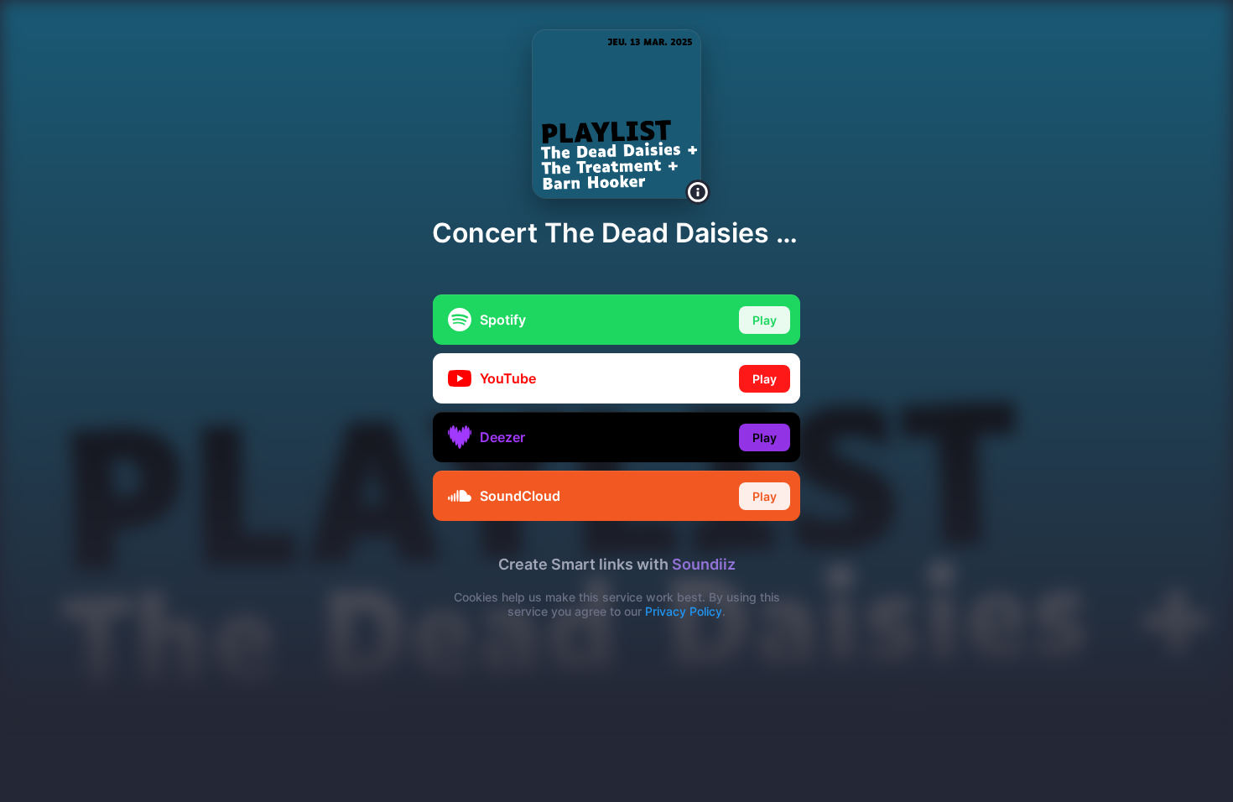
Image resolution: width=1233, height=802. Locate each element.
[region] (616, 401)
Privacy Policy (683, 611)
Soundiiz (704, 564)
